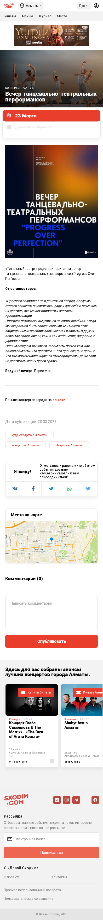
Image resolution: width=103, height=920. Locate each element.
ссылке (58, 400)
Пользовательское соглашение (28, 898)
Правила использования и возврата (32, 890)
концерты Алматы (25, 445)
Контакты (59, 877)
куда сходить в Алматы (29, 435)
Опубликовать (51, 641)
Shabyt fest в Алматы (76, 725)
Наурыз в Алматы (69, 445)
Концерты (12, 88)
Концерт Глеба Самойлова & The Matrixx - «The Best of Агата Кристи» (26, 729)
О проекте (12, 877)
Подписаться (51, 852)
